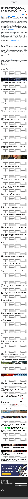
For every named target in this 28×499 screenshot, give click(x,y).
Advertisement (3, 491)
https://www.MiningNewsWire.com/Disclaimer (10, 62)
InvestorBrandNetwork (13, 68)
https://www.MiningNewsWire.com (15, 59)
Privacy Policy (3, 490)
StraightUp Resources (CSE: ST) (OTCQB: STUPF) (8, 16)
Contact (2, 492)
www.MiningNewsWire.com (5, 65)
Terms (2, 489)
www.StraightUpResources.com (15, 40)
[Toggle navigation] (1, 4)
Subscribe (20, 485)
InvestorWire (14, 47)
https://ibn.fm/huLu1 (11, 29)
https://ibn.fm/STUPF (11, 42)
